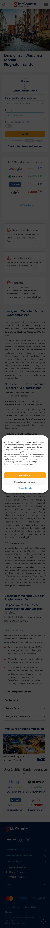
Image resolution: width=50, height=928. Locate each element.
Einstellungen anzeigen (25, 482)
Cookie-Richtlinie (25, 488)
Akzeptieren (25, 475)
